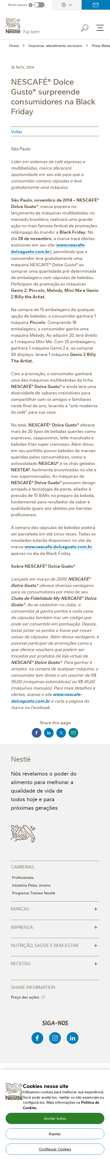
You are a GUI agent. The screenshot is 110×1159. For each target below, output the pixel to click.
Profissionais (23, 877)
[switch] (39, 4)
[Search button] (88, 27)
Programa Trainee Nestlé (33, 892)
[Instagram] (55, 1038)
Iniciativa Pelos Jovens (31, 885)
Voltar (16, 131)
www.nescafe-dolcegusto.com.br (48, 248)
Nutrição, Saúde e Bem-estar (54, 945)
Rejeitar (55, 1133)
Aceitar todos (55, 1118)
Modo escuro (17, 5)
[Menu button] (100, 28)
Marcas (54, 908)
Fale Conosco (96, 5)
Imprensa (54, 927)
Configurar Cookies (55, 1148)
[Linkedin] (72, 1038)
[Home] (35, 26)
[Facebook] (37, 1038)
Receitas (54, 963)
